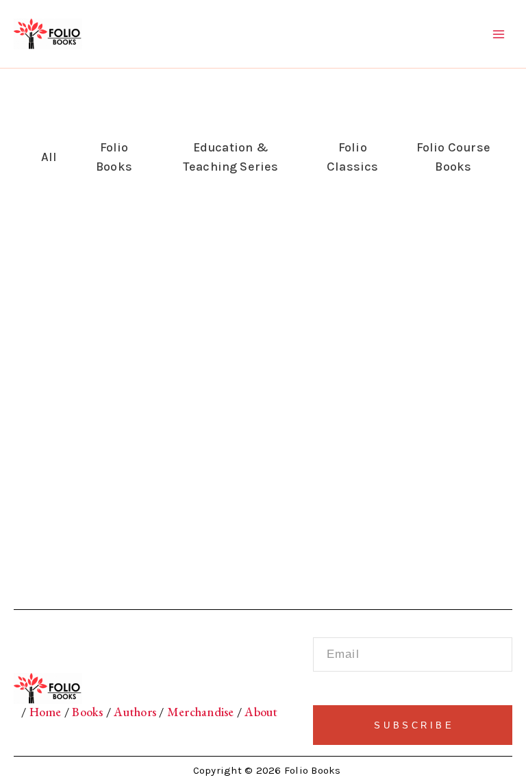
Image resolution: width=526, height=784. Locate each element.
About (260, 712)
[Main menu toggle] (499, 34)
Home (45, 712)
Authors (135, 712)
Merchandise (200, 712)
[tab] (46, 156)
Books (87, 712)
